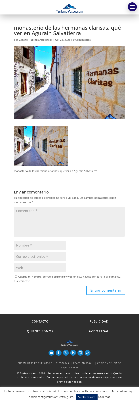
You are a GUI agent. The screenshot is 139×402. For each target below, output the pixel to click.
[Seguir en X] (66, 353)
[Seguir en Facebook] (59, 353)
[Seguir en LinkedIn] (73, 353)
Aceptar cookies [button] (86, 397)
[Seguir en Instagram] (80, 353)
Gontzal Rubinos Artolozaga (35, 39)
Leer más (104, 397)
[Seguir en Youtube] (51, 353)
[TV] (132, 6)
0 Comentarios (82, 39)
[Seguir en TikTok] (87, 353)
